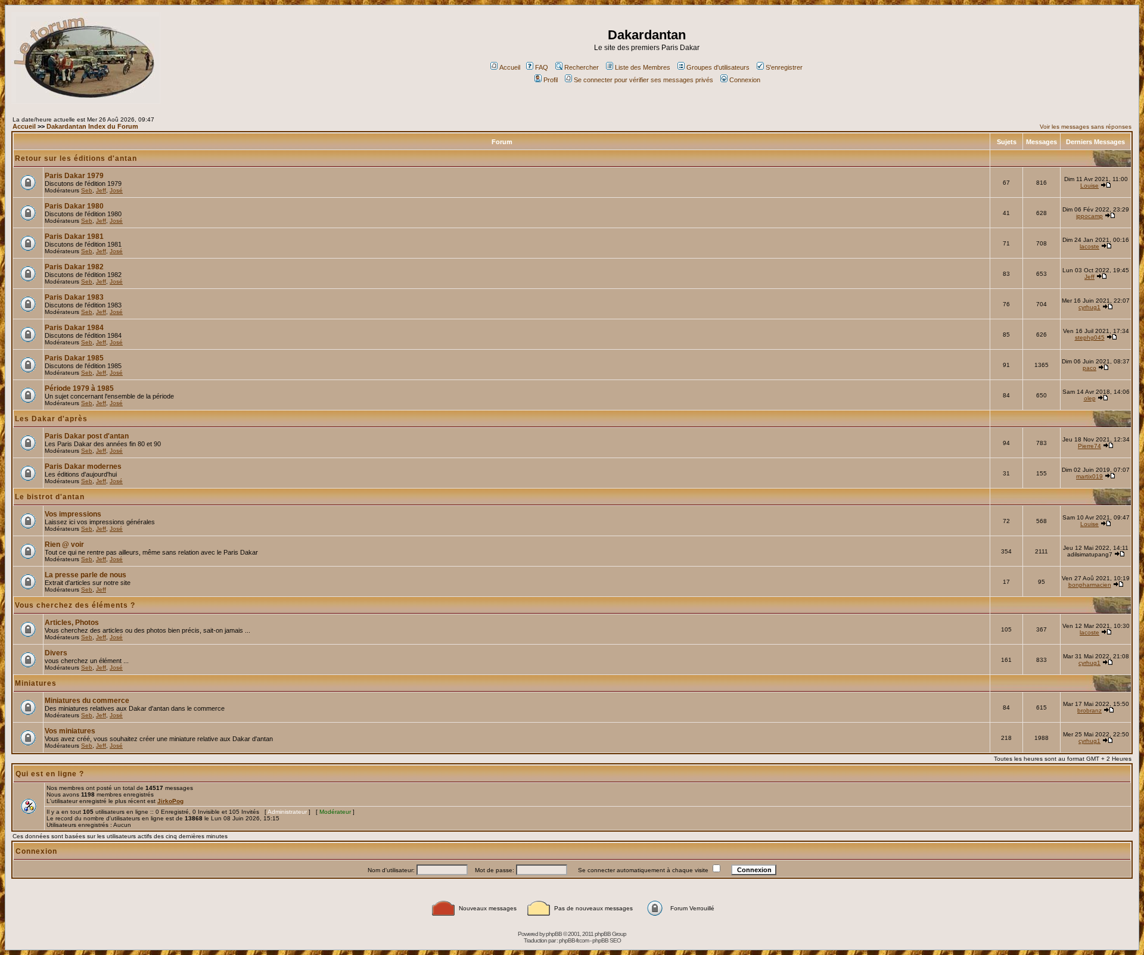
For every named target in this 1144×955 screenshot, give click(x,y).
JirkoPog (170, 801)
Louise (1089, 185)
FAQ (541, 67)
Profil (550, 79)
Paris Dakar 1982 (74, 267)
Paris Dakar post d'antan (87, 436)
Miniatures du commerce (87, 700)
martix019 (1089, 476)
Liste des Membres (642, 67)
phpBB (554, 934)
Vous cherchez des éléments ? (75, 605)
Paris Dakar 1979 (74, 176)
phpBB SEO (606, 940)
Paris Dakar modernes (83, 466)
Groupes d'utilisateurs (718, 67)
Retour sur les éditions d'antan (76, 158)
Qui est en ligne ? (49, 774)
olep (1090, 398)
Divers (56, 653)
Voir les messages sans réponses (1085, 126)
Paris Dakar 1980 (74, 206)
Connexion (744, 79)
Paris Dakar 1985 (74, 358)
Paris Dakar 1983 (74, 297)
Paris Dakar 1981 (74, 236)
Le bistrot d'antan (50, 497)
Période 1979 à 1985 (79, 388)
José (116, 190)
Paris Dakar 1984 (74, 327)
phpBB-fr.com (574, 940)
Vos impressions (73, 514)
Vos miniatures (70, 731)
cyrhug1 (1089, 307)
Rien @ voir (64, 544)
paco (1089, 368)
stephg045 (1090, 337)
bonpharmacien (1089, 584)
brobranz (1089, 710)
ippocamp (1089, 216)
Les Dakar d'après (51, 419)
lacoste (1089, 246)
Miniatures (36, 683)
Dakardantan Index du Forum (92, 126)
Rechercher (581, 67)
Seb (86, 190)
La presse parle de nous (85, 575)
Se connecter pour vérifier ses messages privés (643, 79)
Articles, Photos (72, 622)
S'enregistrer (784, 67)
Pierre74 (1089, 446)
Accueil (509, 67)
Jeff (101, 190)
